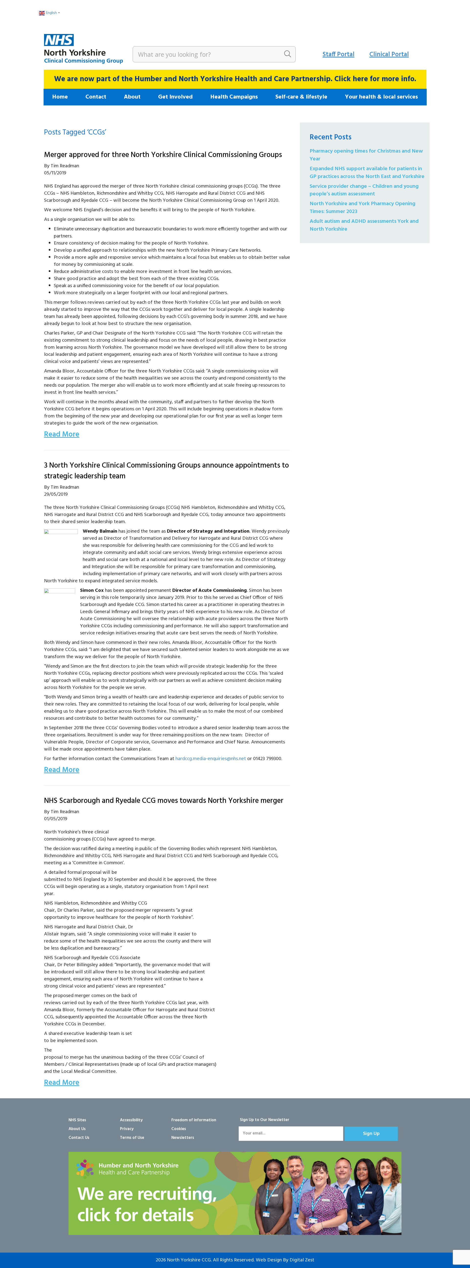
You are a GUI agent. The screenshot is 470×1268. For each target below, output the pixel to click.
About (132, 97)
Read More (61, 434)
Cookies (178, 1129)
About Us (77, 1129)
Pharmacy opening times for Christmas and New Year (366, 155)
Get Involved (175, 97)
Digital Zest (302, 1260)
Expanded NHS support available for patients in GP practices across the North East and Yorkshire (367, 173)
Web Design (269, 1260)
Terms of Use (132, 1137)
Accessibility (131, 1120)
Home (60, 97)
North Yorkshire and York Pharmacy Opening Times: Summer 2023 (362, 208)
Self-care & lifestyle (301, 97)
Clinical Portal (389, 55)
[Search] (287, 54)
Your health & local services (381, 97)
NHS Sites (77, 1120)
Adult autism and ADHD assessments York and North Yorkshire (364, 225)
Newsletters (182, 1137)
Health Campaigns (234, 97)
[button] (371, 1134)
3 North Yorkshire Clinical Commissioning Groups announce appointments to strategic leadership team (166, 471)
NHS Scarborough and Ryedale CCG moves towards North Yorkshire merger (163, 801)
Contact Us (79, 1137)
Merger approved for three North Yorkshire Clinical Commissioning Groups (163, 155)
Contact (95, 97)
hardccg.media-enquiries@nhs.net (211, 759)
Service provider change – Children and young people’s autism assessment (364, 190)
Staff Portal (338, 55)
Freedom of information (193, 1120)
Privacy (127, 1129)
